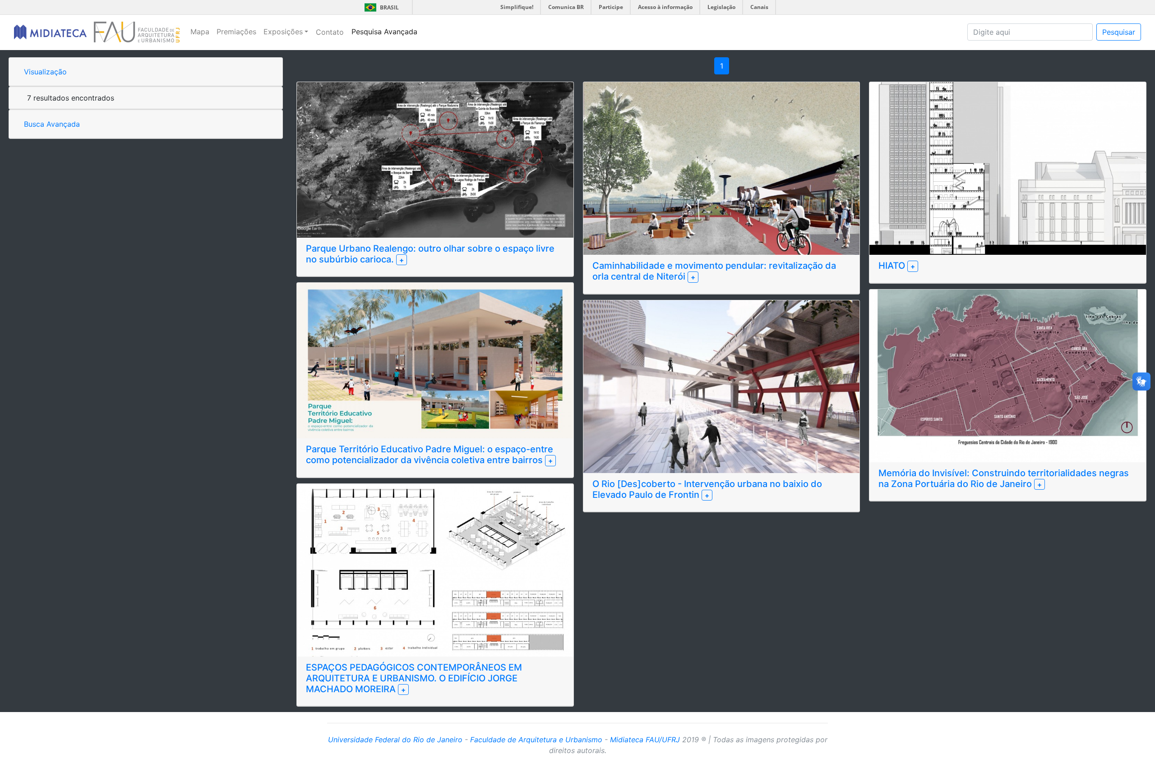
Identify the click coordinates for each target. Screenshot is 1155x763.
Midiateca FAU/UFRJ (645, 739)
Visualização (45, 71)
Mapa (199, 31)
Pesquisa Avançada (384, 31)
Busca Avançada (52, 124)
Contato (330, 32)
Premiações (236, 31)
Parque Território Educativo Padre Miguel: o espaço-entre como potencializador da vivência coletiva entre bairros (429, 454)
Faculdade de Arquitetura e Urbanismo (536, 739)
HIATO (892, 265)
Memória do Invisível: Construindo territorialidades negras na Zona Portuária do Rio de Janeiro (1003, 478)
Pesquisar (1118, 32)
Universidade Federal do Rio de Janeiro (395, 739)
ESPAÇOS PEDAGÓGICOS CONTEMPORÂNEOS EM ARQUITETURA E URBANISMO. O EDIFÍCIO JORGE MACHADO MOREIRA (414, 678)
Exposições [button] (283, 31)
